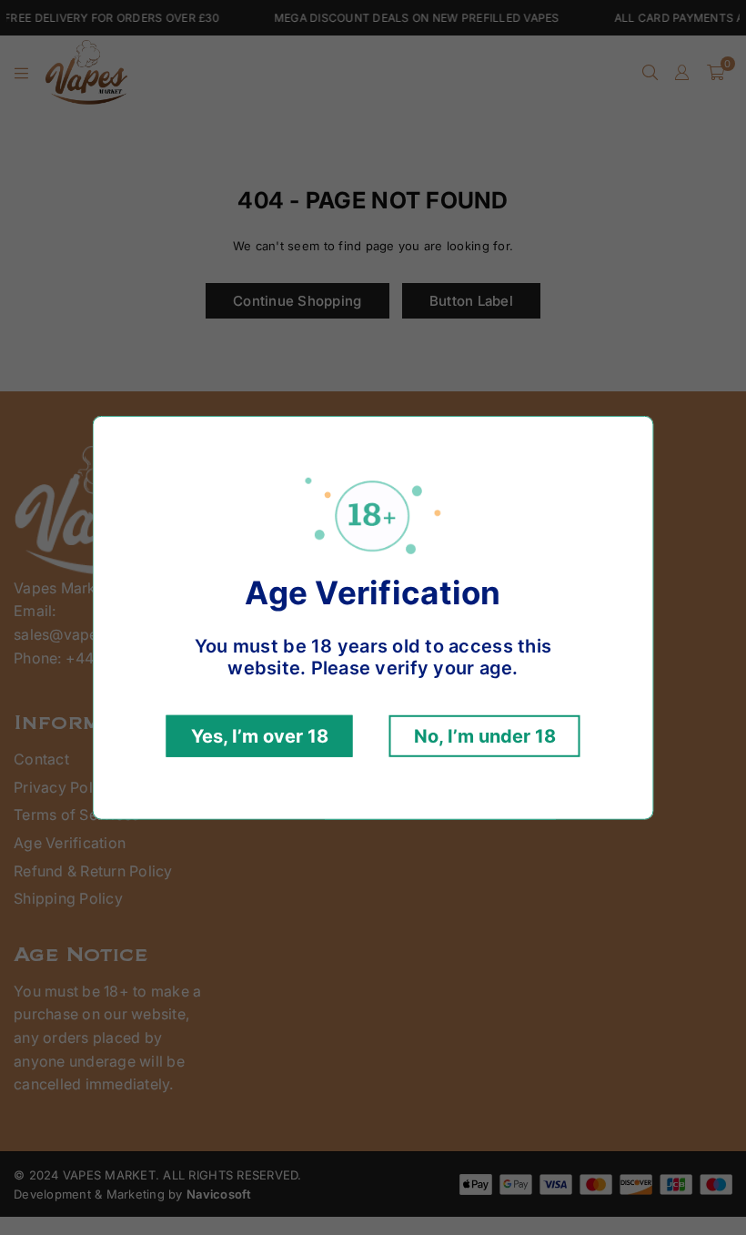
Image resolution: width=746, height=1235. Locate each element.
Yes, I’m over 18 (259, 736)
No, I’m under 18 (485, 736)
